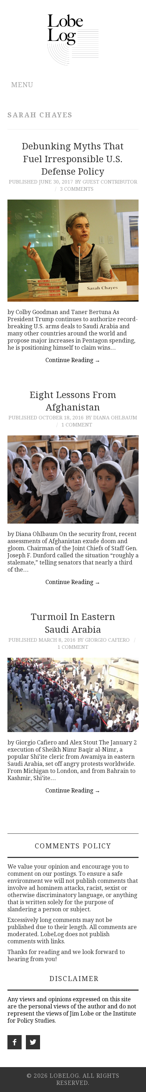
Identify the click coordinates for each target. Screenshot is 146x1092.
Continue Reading (72, 360)
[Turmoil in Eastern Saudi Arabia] (73, 695)
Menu (22, 85)
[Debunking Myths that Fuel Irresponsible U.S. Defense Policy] (73, 250)
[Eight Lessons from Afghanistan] (73, 479)
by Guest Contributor (106, 182)
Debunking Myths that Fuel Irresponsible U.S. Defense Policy (73, 159)
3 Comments (77, 189)
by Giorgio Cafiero (104, 640)
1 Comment (76, 425)
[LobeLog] (73, 39)
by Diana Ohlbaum (111, 417)
